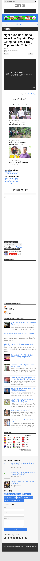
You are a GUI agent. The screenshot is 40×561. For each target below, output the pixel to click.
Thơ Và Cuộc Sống (23, 497)
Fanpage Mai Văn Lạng (19, 5)
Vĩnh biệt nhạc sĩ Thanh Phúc (21, 410)
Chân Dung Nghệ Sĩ (11, 494)
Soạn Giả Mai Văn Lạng (17, 546)
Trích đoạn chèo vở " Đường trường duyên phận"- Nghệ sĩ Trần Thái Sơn (12, 180)
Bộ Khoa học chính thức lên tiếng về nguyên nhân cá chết (23, 473)
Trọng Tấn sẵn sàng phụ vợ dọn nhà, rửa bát (19, 124)
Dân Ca (7, 50)
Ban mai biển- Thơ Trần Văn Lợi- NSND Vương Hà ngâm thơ (22, 356)
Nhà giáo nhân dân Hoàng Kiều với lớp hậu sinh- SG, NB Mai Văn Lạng (23, 378)
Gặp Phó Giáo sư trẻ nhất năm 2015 (12, 172)
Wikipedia (23, 5)
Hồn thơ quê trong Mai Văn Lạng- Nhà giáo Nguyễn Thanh (22, 400)
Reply (6, 48)
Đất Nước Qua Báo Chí (12, 500)
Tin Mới (7, 29)
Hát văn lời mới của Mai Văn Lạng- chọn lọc (18, 163)
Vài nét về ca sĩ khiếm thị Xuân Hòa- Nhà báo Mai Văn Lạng (23, 389)
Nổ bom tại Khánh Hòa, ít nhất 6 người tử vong (19, 143)
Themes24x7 (21, 548)
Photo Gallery (8, 497)
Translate (19, 247)
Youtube (16, 5)
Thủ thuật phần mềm (29, 546)
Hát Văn (11, 50)
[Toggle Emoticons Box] (5, 197)
